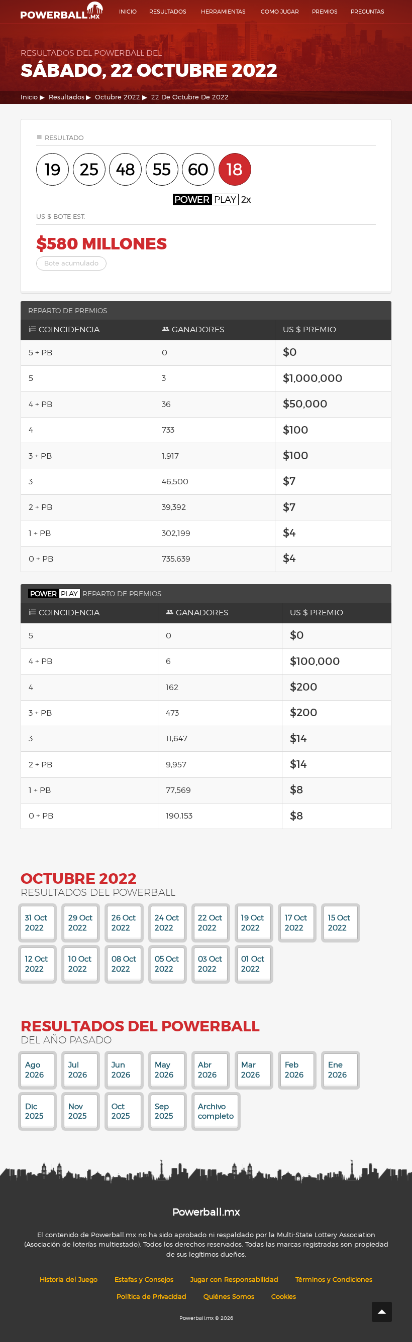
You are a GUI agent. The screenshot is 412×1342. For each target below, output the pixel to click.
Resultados (167, 11)
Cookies (283, 1296)
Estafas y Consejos (144, 1279)
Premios (325, 11)
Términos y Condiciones (333, 1279)
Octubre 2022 (117, 97)
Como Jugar (280, 11)
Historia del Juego (68, 1279)
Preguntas (367, 11)
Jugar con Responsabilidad (234, 1279)
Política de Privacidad (151, 1296)
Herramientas (223, 11)
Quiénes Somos (228, 1296)
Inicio (128, 11)
